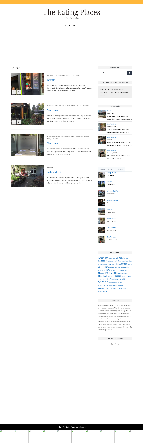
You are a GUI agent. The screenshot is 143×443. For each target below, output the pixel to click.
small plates (112, 283)
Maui (117, 270)
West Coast (77, 75)
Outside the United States (73, 106)
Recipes (117, 275)
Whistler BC (114, 288)
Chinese (118, 264)
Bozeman (121, 261)
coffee (124, 263)
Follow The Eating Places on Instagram (72, 427)
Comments (119, 169)
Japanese (112, 270)
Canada (61, 106)
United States (67, 75)
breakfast (129, 261)
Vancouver (86, 106)
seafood (121, 278)
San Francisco (112, 279)
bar (125, 258)
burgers (106, 264)
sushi (117, 282)
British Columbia (53, 106)
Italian (106, 269)
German (114, 267)
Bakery (119, 257)
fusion (110, 267)
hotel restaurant (122, 267)
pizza (111, 276)
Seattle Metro (58, 75)
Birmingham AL (111, 261)
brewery (101, 264)
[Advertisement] (71, 45)
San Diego (103, 279)
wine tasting (122, 288)
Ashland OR (54, 172)
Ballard (50, 75)
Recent (110, 169)
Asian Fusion (112, 258)
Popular (102, 169)
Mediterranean (123, 270)
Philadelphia (103, 276)
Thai (121, 283)
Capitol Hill (112, 264)
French (105, 266)
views (120, 285)
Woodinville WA (102, 291)
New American (121, 273)
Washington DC (104, 288)
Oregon (50, 167)
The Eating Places (71, 12)
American (103, 257)
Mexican (101, 273)
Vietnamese (113, 285)
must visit (110, 272)
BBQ (103, 261)
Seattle (51, 79)
